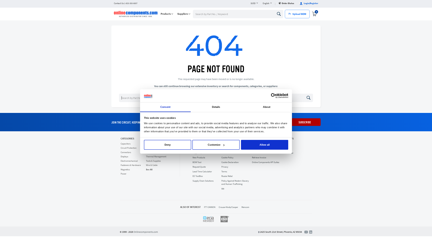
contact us (125, 3)
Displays (124, 156)
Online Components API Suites (265, 162)
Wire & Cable (151, 165)
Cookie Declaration (230, 162)
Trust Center (287, 153)
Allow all (265, 144)
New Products (199, 157)
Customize (214, 144)
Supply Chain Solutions (203, 180)
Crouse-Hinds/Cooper (228, 207)
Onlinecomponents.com (146, 231)
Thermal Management (156, 156)
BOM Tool (197, 162)
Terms (224, 171)
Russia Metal (227, 176)
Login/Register (310, 3)
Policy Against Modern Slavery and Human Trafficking (235, 182)
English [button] (266, 3)
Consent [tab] (165, 106)
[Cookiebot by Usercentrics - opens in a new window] (273, 95)
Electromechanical (129, 160)
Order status (288, 3)
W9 (222, 188)
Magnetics (125, 169)
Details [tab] (216, 106)
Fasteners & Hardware (131, 165)
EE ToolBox (198, 176)
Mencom (245, 207)
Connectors (126, 152)
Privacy (224, 166)
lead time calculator (202, 171)
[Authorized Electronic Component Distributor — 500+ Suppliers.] (136, 14)
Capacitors (125, 143)
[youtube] (306, 231)
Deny (168, 144)
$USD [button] (253, 3)
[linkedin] (310, 231)
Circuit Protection (129, 147)
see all (149, 169)
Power (123, 173)
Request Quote (199, 166)
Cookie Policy (227, 157)
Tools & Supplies (153, 160)
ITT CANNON (209, 207)
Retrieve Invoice (259, 157)
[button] (167, 13)
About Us (288, 138)
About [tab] (266, 106)
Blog (284, 148)
